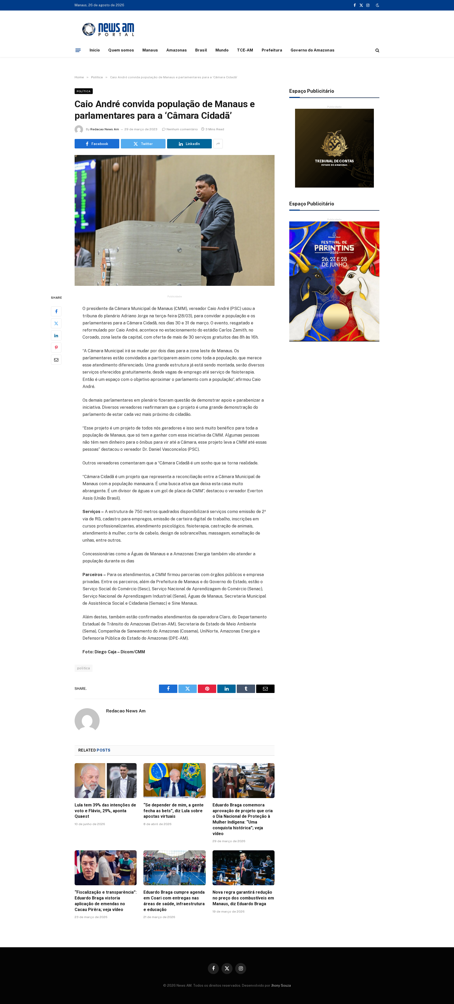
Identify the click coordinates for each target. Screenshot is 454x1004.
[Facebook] (56, 311)
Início (95, 50)
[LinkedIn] (56, 335)
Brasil (201, 50)
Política (84, 91)
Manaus (150, 50)
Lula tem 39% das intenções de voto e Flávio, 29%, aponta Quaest (105, 811)
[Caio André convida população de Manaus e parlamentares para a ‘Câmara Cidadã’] (175, 220)
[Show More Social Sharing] (218, 143)
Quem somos (121, 50)
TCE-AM (245, 50)
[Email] (56, 360)
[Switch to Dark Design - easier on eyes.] (377, 5)
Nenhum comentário (182, 129)
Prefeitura (272, 50)
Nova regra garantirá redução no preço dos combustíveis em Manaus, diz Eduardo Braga (243, 898)
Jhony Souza (281, 985)
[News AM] (108, 29)
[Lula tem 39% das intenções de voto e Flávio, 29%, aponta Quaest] (106, 780)
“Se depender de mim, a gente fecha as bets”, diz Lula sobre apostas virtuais (173, 811)
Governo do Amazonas (312, 50)
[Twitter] (56, 323)
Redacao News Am (104, 129)
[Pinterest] (56, 348)
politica (83, 668)
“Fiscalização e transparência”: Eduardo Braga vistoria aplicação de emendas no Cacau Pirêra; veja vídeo (106, 901)
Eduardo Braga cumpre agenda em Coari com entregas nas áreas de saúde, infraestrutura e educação (174, 901)
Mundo (222, 50)
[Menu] (78, 50)
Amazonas (176, 50)
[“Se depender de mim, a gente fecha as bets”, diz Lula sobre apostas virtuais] (174, 780)
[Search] (376, 50)
